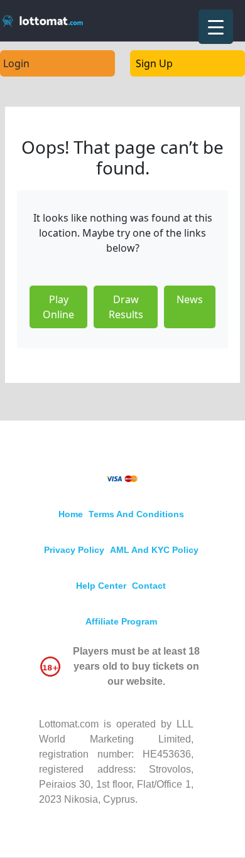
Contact (149, 586)
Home (70, 514)
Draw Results (126, 306)
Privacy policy (74, 550)
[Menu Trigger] (216, 26)
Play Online (58, 306)
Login (16, 63)
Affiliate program (121, 621)
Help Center (101, 586)
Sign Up (154, 63)
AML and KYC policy (154, 550)
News (190, 299)
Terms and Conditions (136, 514)
